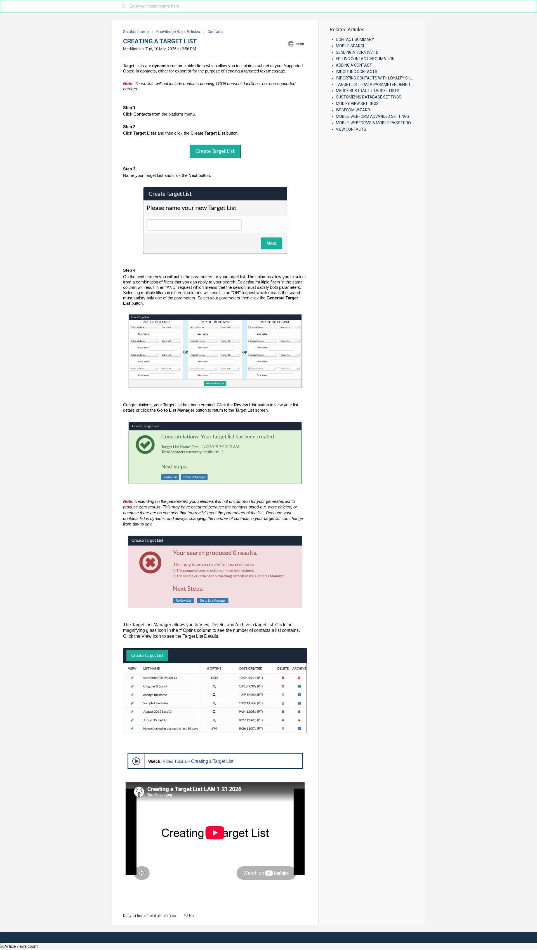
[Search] (124, 6)
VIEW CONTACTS (351, 129)
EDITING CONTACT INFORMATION (365, 59)
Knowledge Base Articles (178, 31)
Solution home (136, 31)
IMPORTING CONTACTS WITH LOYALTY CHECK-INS (380, 78)
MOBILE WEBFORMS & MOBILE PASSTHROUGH (377, 123)
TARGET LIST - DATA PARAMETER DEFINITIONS (378, 84)
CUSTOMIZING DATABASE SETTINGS (368, 97)
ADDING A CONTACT (354, 65)
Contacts (215, 31)
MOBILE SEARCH (351, 46)
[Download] (258, 414)
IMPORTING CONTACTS (356, 71)
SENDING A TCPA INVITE (357, 52)
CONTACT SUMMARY (355, 39)
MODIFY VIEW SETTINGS (357, 103)
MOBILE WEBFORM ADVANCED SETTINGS (372, 116)
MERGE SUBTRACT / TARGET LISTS (367, 90)
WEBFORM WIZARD (353, 110)
